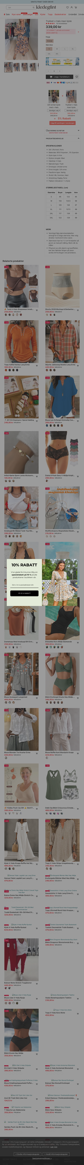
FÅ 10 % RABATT (24, 593)
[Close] (74, 561)
